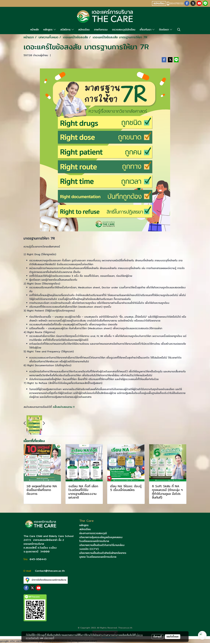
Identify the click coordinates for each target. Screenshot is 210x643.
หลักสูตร (48, 29)
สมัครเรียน (84, 29)
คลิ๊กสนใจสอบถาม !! (63, 407)
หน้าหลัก (34, 29)
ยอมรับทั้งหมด (173, 636)
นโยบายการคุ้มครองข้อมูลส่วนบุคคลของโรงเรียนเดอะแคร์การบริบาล (100, 539)
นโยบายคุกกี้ (49, 638)
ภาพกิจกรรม (101, 29)
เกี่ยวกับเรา (146, 29)
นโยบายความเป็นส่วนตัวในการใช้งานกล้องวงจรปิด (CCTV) (101, 547)
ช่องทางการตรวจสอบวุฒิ (93, 533)
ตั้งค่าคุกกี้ (157, 636)
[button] (179, 29)
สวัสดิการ (66, 29)
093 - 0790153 (39, 563)
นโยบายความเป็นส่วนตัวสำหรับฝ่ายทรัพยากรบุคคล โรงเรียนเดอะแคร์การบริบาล (102, 555)
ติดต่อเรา (164, 29)
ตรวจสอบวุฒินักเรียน (123, 29)
